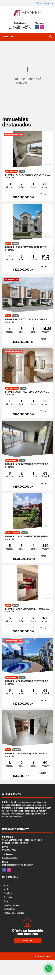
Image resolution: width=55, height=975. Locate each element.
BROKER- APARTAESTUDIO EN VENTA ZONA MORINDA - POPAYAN (27, 392)
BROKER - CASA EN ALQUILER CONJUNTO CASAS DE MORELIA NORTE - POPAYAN (27, 753)
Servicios (8, 897)
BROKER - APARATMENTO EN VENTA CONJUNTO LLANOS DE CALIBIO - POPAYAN (27, 175)
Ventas (7, 889)
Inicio (6, 885)
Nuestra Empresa (12, 905)
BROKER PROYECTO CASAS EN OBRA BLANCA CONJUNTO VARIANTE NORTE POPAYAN (27, 319)
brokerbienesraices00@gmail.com (17, 865)
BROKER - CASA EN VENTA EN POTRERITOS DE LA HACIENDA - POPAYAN (27, 609)
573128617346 (20, 28)
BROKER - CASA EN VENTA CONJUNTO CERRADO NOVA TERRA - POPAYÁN (27, 247)
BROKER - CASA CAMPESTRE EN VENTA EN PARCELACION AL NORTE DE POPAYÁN (27, 536)
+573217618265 (21, 26)
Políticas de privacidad (14, 913)
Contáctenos (9, 909)
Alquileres (8, 893)
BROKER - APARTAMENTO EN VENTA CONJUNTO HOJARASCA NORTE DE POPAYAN (27, 681)
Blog (6, 901)
